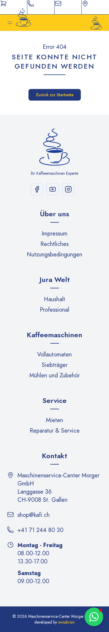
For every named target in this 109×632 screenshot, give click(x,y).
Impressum (54, 233)
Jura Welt (55, 279)
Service (54, 400)
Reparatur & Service (55, 430)
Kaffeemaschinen (54, 335)
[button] (94, 617)
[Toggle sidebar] (10, 22)
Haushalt (54, 299)
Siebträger (54, 365)
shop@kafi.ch (33, 515)
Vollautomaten (54, 354)
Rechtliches (54, 244)
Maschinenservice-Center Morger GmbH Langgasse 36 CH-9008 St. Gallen (58, 488)
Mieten (54, 420)
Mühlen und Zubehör (54, 375)
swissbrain (66, 622)
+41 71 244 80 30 (40, 530)
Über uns (54, 214)
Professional (54, 310)
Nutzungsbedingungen (54, 254)
